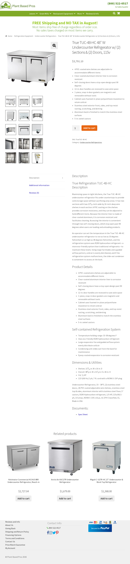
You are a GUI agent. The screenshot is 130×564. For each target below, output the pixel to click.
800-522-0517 (54, 528)
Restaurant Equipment (63, 13)
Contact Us (10, 541)
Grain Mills (44, 13)
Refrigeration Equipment (23, 36)
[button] (54, 45)
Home (10, 36)
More (79, 13)
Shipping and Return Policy (17, 531)
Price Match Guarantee (15, 545)
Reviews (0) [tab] (34, 192)
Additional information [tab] (39, 185)
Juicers (32, 13)
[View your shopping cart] (120, 13)
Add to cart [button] (23, 498)
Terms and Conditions (14, 538)
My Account (10, 548)
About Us (9, 525)
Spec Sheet (83, 414)
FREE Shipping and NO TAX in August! (65, 22)
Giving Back (10, 528)
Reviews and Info (12, 521)
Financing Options (13, 535)
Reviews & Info (92, 13)
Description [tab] (34, 177)
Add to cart (89, 128)
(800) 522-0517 (118, 3)
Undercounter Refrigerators (45, 36)
